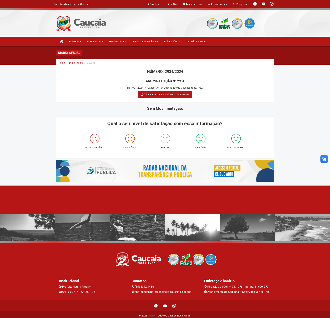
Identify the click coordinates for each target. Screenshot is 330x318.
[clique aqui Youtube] (165, 305)
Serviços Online (117, 41)
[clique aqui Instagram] (174, 305)
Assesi (151, 315)
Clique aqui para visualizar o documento (166, 94)
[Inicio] (61, 41)
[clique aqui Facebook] (156, 305)
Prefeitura (74, 41)
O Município (94, 41)
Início (62, 62)
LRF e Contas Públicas (144, 41)
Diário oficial (76, 62)
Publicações (171, 41)
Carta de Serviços (196, 41)
